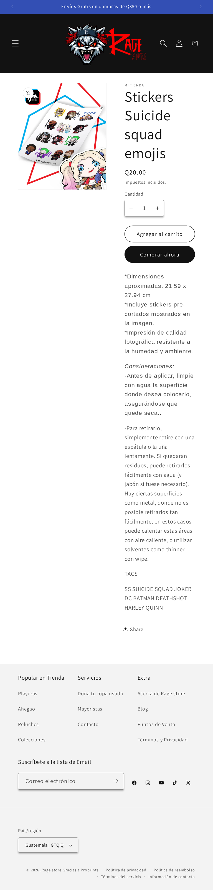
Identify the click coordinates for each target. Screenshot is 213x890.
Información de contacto (171, 876)
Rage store (52, 869)
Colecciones (32, 739)
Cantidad (134, 194)
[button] (15, 43)
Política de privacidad (126, 869)
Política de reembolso (174, 869)
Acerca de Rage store (162, 693)
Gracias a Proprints (80, 869)
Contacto (88, 724)
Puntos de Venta (156, 724)
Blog (143, 708)
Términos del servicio (121, 876)
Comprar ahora (160, 254)
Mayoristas (90, 708)
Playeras (27, 693)
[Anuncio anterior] (12, 7)
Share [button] (136, 629)
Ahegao (26, 708)
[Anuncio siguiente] (201, 7)
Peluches (28, 724)
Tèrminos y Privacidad (163, 739)
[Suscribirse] (116, 781)
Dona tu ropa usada (100, 693)
